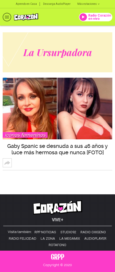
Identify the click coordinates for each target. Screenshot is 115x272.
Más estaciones (87, 3)
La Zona (48, 239)
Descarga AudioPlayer (57, 3)
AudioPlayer (95, 239)
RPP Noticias (45, 232)
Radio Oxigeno (93, 232)
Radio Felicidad (22, 239)
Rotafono (57, 245)
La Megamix (69, 239)
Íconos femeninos (25, 135)
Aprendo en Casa (26, 3)
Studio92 (68, 232)
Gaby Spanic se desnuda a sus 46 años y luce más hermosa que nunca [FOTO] (57, 149)
